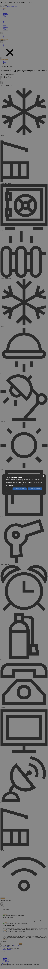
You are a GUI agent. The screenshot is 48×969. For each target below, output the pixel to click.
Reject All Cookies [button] (19, 488)
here (28, 484)
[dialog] (24, 484)
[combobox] (43, 476)
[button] (10, 492)
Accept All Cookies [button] (35, 488)
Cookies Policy (11, 485)
